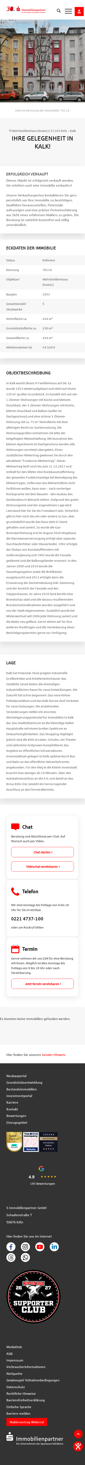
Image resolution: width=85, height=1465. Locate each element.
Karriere (12, 1102)
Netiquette (14, 1373)
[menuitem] (57, 8)
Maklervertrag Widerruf (27, 1422)
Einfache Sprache (18, 1407)
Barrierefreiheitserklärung (25, 1400)
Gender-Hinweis (53, 1055)
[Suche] (57, 11)
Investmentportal (19, 1096)
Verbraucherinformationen (25, 1367)
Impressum (14, 1360)
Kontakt (12, 1109)
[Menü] (66, 11)
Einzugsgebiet (16, 1122)
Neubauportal (16, 1076)
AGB (9, 1353)
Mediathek (14, 1347)
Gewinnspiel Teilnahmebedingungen (32, 1380)
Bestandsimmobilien (21, 1089)
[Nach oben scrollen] (78, 1434)
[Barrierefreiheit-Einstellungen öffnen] (78, 1446)
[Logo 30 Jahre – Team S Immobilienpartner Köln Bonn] (33, 8)
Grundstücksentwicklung (24, 1082)
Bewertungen (16, 1116)
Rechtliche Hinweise (21, 1393)
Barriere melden (18, 1413)
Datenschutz (15, 1387)
